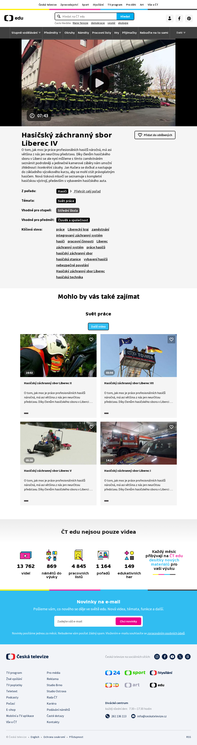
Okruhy (69, 32)
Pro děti (131, 4)
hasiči (60, 241)
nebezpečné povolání (72, 265)
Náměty (83, 32)
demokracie (98, 23)
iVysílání (98, 4)
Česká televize (48, 4)
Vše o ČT (153, 4)
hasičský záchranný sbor (74, 253)
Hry (116, 32)
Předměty (51, 32)
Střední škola (68, 210)
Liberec (102, 241)
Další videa (98, 326)
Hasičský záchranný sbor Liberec (80, 271)
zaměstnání (100, 229)
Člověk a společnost (73, 220)
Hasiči (62, 191)
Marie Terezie (80, 23)
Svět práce (66, 201)
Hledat (125, 16)
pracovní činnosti (80, 241)
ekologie (123, 23)
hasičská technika (69, 277)
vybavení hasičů (96, 259)
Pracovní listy (101, 32)
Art (142, 4)
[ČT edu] (13, 19)
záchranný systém (69, 247)
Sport (85, 4)
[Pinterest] (189, 18)
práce (60, 229)
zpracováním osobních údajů (166, 633)
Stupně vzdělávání (25, 32)
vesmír (111, 23)
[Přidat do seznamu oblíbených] (91, 339)
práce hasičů (96, 247)
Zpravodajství (69, 4)
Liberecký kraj (78, 229)
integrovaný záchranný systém (79, 235)
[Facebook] (179, 18)
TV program (115, 4)
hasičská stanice (68, 259)
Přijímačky (129, 32)
